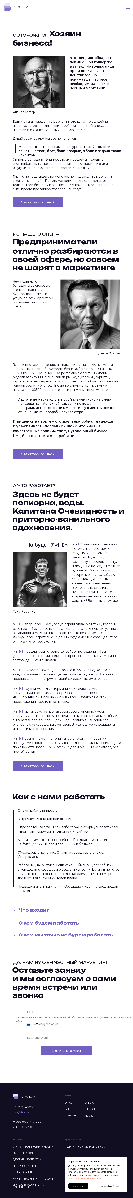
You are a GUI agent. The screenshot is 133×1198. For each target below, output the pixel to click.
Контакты (90, 1109)
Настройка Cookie (110, 1186)
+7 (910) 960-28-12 (24, 1107)
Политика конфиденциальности (86, 1146)
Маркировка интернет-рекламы (33, 1178)
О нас (68, 1102)
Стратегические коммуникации (33, 1146)
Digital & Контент (24, 1172)
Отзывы (89, 1115)
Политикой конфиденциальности (84, 1178)
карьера (89, 1102)
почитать (71, 1115)
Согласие (56, 1017)
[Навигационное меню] (127, 7)
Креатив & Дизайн (24, 1165)
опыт (68, 1109)
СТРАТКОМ (28, 1096)
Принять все (78, 1186)
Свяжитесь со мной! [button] (38, 202)
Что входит (34, 910)
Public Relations (23, 1153)
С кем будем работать (49, 923)
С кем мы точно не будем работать (66, 935)
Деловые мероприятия (27, 1159)
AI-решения (22, 1187)
